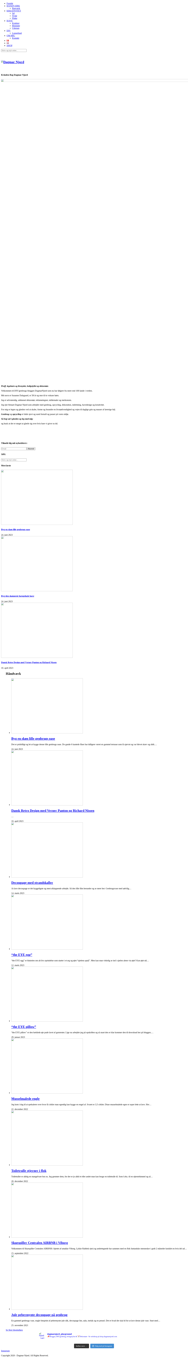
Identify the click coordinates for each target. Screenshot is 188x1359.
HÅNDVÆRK (13, 6)
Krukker (15, 23)
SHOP (9, 45)
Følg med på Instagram (103, 1346)
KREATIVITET (14, 11)
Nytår (14, 16)
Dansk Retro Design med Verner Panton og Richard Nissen (29, 662)
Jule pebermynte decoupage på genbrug (39, 1315)
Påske (14, 18)
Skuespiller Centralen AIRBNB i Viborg (39, 1243)
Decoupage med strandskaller (32, 882)
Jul (13, 13)
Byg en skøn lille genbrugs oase (15, 529)
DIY (9, 30)
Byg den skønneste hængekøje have (17, 596)
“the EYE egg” (21, 954)
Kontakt (15, 38)
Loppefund (17, 33)
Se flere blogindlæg (14, 1330)
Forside (10, 3)
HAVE (10, 21)
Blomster (16, 26)
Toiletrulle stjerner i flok (28, 1170)
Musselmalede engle (25, 1098)
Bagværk (16, 8)
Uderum (15, 28)
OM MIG (11, 35)
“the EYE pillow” (23, 1027)
